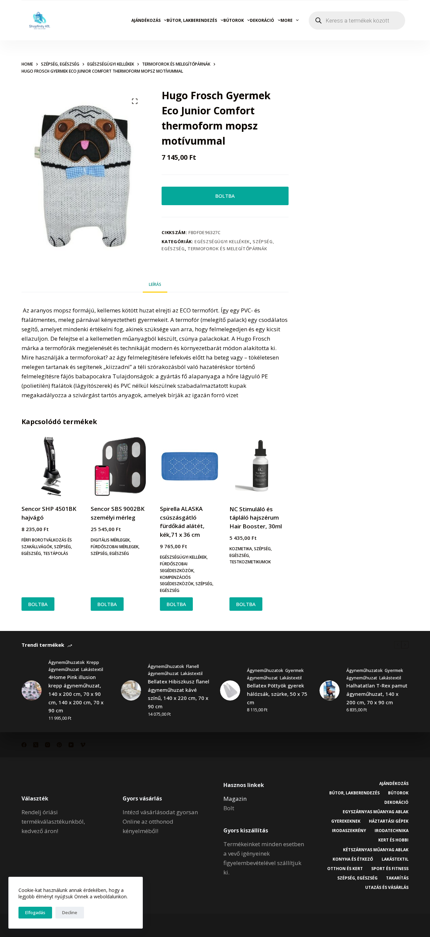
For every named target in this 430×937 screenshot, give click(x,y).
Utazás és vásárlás (386, 887)
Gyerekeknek (345, 821)
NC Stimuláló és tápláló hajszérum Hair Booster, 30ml (255, 517)
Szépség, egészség (110, 553)
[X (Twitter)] (35, 744)
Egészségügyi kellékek (222, 241)
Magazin (235, 798)
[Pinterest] (59, 744)
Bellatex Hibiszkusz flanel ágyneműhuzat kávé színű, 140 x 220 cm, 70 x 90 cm (178, 694)
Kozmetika (240, 549)
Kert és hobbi (393, 840)
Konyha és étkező (353, 859)
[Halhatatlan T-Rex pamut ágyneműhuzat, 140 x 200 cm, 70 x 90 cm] (329, 690)
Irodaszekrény (349, 830)
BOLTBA (225, 195)
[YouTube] (71, 744)
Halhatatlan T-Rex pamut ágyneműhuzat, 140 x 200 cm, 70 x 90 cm (376, 694)
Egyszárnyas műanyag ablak (375, 812)
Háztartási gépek (388, 821)
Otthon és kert (345, 868)
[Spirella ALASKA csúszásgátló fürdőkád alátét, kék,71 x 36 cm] (189, 466)
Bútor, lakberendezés (192, 20)
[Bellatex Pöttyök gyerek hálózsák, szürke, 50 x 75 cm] (230, 690)
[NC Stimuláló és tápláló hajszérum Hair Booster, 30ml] (259, 466)
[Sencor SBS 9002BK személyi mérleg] (120, 466)
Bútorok (233, 20)
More (287, 20)
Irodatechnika (391, 830)
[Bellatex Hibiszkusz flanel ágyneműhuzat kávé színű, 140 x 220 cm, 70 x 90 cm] (131, 690)
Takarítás (397, 878)
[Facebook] (24, 744)
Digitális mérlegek (110, 540)
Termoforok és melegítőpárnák (227, 249)
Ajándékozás (146, 20)
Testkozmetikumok (250, 562)
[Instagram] (47, 744)
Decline (69, 912)
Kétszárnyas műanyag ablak (375, 850)
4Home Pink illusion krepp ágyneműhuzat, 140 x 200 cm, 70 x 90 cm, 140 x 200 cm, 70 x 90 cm (75, 694)
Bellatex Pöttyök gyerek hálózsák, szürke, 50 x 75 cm (277, 694)
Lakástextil (92, 669)
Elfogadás (35, 912)
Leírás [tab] (155, 284)
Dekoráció (262, 20)
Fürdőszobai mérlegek (114, 547)
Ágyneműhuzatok (66, 662)
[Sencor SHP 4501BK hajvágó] (51, 466)
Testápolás (55, 553)
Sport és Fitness (389, 868)
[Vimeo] (82, 744)
